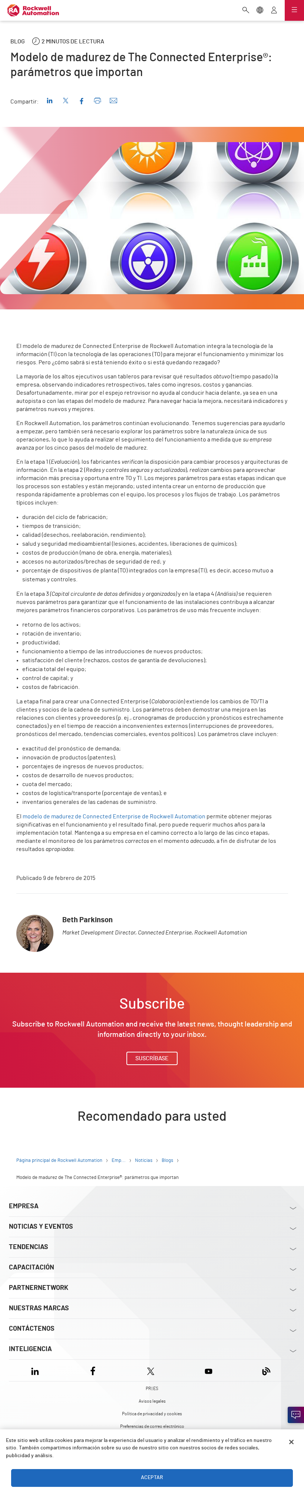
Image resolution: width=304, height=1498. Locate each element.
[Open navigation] (294, 10)
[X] (151, 1370)
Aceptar (152, 1477)
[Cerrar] (291, 1442)
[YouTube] (209, 1370)
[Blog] (266, 1370)
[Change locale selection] (260, 11)
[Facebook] (93, 1370)
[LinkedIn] (36, 1370)
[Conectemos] (296, 1415)
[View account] (274, 11)
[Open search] (245, 11)
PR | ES (152, 1388)
